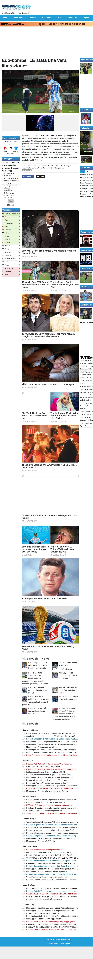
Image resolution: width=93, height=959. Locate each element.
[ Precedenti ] (10, 154)
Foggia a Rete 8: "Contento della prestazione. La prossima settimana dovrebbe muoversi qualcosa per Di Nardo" (35, 678)
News (30, 166)
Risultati (11, 205)
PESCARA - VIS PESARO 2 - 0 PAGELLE (43, 767)
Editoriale (85, 60)
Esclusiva (85, 305)
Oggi (82, 172)
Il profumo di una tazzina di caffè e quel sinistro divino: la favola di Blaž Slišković (58, 808)
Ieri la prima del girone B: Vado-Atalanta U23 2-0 (45, 772)
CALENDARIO (53, 943)
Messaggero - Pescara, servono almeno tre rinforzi (46, 872)
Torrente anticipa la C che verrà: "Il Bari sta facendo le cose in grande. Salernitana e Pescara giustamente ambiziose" (64, 713)
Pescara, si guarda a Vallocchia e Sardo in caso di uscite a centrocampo (55, 825)
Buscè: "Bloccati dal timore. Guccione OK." (43, 913)
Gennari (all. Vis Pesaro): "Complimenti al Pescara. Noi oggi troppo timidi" (56, 750)
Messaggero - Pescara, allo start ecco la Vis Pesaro (47, 791)
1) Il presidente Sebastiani (9, 174)
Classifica (6, 210)
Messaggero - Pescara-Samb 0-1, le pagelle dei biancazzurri (50, 911)
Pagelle (84, 250)
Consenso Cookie (53, 939)
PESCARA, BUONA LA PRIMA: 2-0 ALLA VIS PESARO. (49, 764)
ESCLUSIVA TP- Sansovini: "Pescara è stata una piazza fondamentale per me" (58, 894)
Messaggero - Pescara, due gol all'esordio (43, 747)
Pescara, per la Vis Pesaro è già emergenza (44, 899)
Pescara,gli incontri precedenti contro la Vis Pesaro (37, 690)
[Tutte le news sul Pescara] (16, 7)
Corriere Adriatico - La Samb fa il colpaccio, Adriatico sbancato (51, 924)
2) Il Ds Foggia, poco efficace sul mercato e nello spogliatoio (11, 181)
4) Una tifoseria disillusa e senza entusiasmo (9, 195)
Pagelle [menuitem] (86, 18)
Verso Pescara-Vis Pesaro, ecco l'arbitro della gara (46, 877)
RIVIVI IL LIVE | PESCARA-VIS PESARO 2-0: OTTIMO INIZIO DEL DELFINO (57, 769)
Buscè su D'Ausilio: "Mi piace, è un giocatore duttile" (68, 690)
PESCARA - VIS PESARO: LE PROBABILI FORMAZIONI (49, 788)
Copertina (85, 110)
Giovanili (84, 268)
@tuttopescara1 (59, 168)
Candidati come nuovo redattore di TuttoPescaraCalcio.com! (64, 666)
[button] (10, 201)
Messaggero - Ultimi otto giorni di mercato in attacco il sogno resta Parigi (55, 742)
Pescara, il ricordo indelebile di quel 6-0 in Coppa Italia (68, 675)
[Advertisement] (50, 194)
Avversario (85, 232)
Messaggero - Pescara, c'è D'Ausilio (40, 841)
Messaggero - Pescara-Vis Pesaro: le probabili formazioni (49, 777)
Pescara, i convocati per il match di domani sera (45, 802)
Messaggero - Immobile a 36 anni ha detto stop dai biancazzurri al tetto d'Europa (58, 908)
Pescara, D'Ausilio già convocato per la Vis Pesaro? (37, 711)
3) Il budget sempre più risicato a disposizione (10, 188)
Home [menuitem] (4, 18)
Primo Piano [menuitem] (18, 18)
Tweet (41, 176)
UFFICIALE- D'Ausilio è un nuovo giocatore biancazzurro (49, 805)
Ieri (87, 172)
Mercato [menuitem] (32, 18)
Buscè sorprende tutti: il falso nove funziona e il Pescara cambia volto (37, 665)
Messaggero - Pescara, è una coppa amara (43, 919)
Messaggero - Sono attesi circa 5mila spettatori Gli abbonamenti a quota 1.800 (57, 786)
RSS (68, 943)
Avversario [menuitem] (72, 18)
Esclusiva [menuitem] (46, 18)
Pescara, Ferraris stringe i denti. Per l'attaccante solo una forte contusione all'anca (59, 880)
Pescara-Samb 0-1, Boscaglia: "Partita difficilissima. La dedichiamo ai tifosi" (56, 897)
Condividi (29, 176)
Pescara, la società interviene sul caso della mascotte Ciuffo (50, 830)
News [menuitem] (59, 18)
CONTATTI (62, 943)
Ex (82, 287)
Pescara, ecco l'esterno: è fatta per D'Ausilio (44, 850)
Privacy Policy (66, 939)
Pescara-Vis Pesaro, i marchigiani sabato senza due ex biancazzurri (53, 827)
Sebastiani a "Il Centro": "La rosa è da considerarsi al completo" (51, 813)
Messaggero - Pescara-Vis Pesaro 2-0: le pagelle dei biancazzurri (52, 744)
